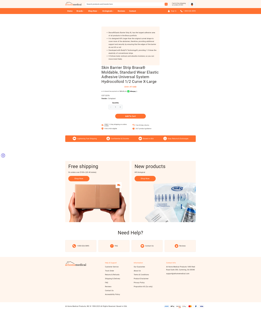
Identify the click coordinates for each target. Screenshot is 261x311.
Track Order (109, 271)
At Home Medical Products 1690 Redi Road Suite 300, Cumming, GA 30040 (180, 268)
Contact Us (109, 291)
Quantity (115, 103)
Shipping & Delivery (112, 279)
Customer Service (112, 267)
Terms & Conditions (141, 275)
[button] (192, 4)
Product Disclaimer (141, 279)
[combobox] (126, 4)
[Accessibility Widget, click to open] (3, 155)
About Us (137, 271)
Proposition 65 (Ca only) (143, 287)
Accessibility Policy (112, 294)
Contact (132, 11)
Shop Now (78, 178)
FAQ (106, 283)
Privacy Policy (139, 283)
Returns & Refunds (112, 275)
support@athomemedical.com (177, 274)
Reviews (121, 11)
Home (69, 11)
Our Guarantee (139, 267)
